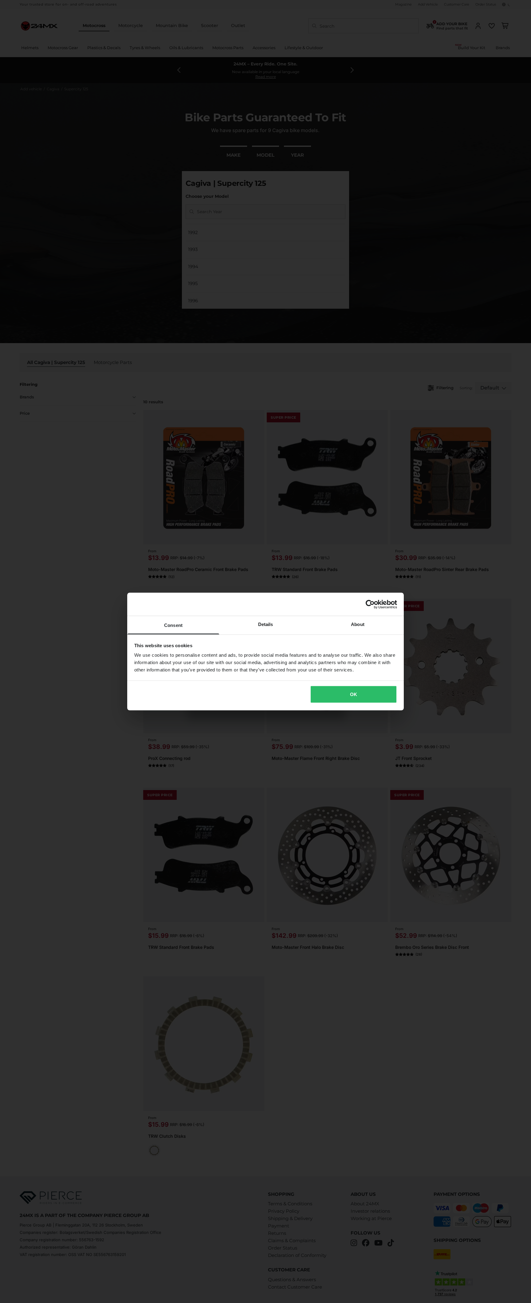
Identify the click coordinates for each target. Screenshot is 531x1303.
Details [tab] (265, 624)
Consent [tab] (173, 625)
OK (353, 694)
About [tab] (357, 624)
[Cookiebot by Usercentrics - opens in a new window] (370, 604)
